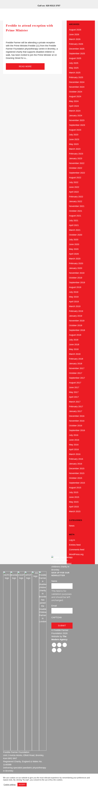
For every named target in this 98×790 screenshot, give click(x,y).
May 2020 (74, 249)
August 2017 (75, 382)
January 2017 (75, 411)
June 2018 (74, 344)
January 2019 (75, 316)
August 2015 (75, 487)
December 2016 (76, 416)
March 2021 (74, 230)
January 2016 (75, 464)
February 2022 (76, 196)
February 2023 (76, 154)
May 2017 (74, 392)
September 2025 (77, 53)
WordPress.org (76, 554)
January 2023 (75, 158)
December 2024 (76, 82)
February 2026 (76, 44)
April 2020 (74, 254)
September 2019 (77, 282)
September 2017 (77, 378)
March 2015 (74, 511)
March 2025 (74, 72)
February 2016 (76, 459)
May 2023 (74, 144)
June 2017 (74, 387)
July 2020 (73, 239)
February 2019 (76, 311)
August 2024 (75, 96)
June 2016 (74, 440)
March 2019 (74, 306)
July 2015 (73, 492)
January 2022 (75, 201)
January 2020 (75, 268)
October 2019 (75, 278)
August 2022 (75, 177)
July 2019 (73, 292)
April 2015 (74, 506)
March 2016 (74, 454)
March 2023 (74, 149)
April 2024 (74, 106)
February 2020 (76, 263)
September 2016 (77, 430)
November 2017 (76, 368)
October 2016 (75, 425)
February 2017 (76, 406)
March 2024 (74, 111)
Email (54, 606)
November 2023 (76, 120)
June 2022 (74, 187)
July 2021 (73, 220)
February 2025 (76, 77)
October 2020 (75, 235)
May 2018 (74, 349)
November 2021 (76, 206)
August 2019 (75, 287)
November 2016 (76, 421)
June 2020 (74, 244)
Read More (25, 66)
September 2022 (77, 173)
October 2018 (75, 325)
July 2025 (73, 63)
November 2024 (76, 87)
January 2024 (75, 115)
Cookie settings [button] (10, 785)
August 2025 (75, 58)
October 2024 (75, 92)
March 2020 (74, 258)
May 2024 (74, 101)
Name (54, 581)
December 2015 (76, 468)
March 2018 (74, 354)
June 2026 (74, 34)
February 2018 (76, 359)
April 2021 (74, 225)
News (71, 526)
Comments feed (76, 549)
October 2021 (75, 211)
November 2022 (76, 163)
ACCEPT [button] (22, 784)
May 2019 (74, 297)
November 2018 (76, 320)
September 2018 (77, 330)
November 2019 (76, 273)
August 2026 (75, 29)
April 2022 (74, 192)
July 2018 (73, 340)
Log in (72, 540)
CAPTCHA (56, 617)
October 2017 (75, 373)
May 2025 (74, 68)
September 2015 (77, 483)
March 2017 (74, 402)
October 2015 (75, 478)
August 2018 (75, 335)
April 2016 (74, 449)
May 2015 (74, 502)
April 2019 (74, 301)
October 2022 (75, 168)
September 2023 (77, 125)
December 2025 (76, 49)
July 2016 (73, 435)
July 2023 (73, 134)
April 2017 (74, 397)
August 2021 (75, 216)
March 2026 (74, 39)
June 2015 (74, 497)
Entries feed (75, 545)
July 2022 (73, 182)
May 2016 (74, 444)
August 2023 (75, 130)
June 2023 (74, 139)
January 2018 (75, 363)
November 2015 (76, 473)
